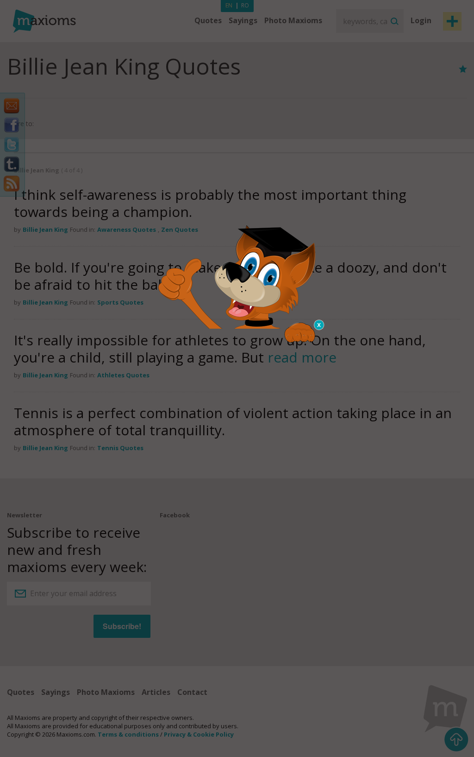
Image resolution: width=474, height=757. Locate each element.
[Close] (319, 325)
